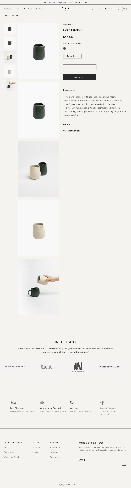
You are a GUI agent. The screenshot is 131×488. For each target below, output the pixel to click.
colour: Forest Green (72, 43)
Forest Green (72, 56)
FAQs (6, 447)
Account (108, 9)
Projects (36, 452)
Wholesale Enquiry (12, 457)
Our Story (36, 447)
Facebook (54, 457)
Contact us (9, 452)
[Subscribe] (124, 465)
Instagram (54, 452)
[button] (9, 9)
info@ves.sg (55, 447)
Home (6, 16)
